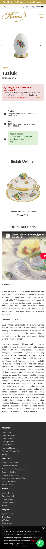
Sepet (40, 7)
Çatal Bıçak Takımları (10, 475)
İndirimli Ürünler (7, 485)
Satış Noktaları (7, 445)
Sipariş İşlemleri (8, 496)
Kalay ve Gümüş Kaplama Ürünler (14, 478)
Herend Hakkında (8, 435)
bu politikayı (35, 541)
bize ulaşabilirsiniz (33, 98)
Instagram (8, 523)
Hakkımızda (6, 432)
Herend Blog (8, 514)
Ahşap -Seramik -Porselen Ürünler (14, 469)
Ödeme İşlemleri (8, 499)
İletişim (4, 454)
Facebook (7, 517)
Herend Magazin (8, 438)
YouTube (7, 526)
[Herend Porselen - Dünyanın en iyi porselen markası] (14, 17)
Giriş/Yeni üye (29, 7)
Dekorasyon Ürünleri (9, 466)
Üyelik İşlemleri (7, 493)
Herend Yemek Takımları (11, 462)
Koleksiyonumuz (8, 442)
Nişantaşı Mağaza (8, 448)
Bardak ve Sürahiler (9, 472)
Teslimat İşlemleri (8, 502)
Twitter (6, 520)
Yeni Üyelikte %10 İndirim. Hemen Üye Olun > (23, 2)
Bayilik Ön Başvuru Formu (11, 451)
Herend (5, 68)
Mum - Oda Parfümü (9, 482)
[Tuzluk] (21, 46)
